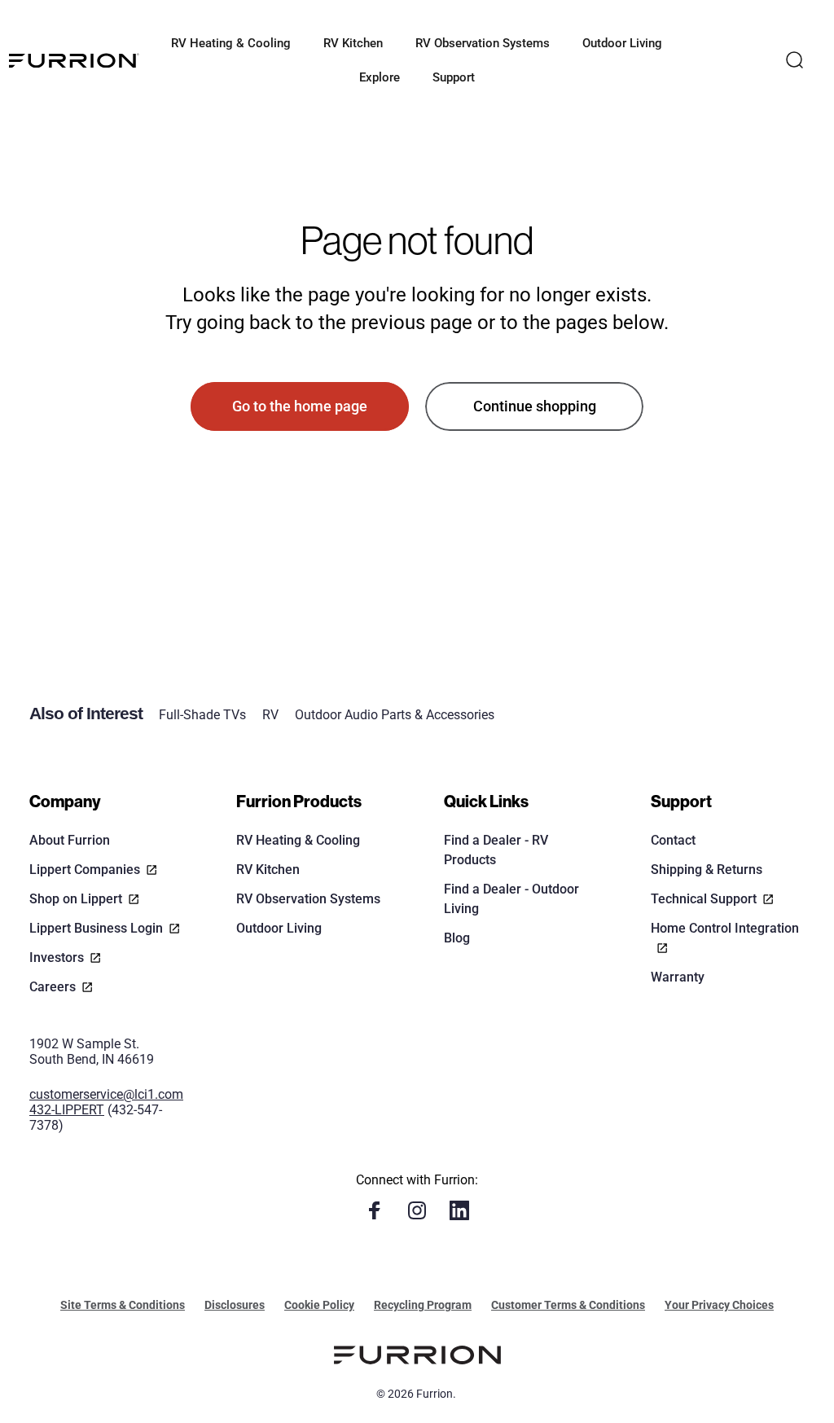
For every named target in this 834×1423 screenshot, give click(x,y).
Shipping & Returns (706, 869)
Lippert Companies (84, 869)
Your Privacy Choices (719, 1304)
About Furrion (69, 840)
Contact (673, 840)
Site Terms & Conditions (122, 1304)
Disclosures (234, 1304)
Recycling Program (423, 1304)
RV (270, 714)
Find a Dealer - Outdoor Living (511, 898)
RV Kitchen (268, 869)
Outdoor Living (279, 928)
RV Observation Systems (308, 899)
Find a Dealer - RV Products (496, 849)
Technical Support (704, 899)
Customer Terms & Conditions (568, 1304)
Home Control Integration (725, 928)
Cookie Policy (319, 1304)
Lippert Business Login (96, 928)
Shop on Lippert (75, 899)
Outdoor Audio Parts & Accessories (394, 714)
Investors (56, 957)
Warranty (678, 977)
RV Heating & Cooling (298, 840)
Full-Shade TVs (202, 714)
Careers (52, 987)
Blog (457, 938)
